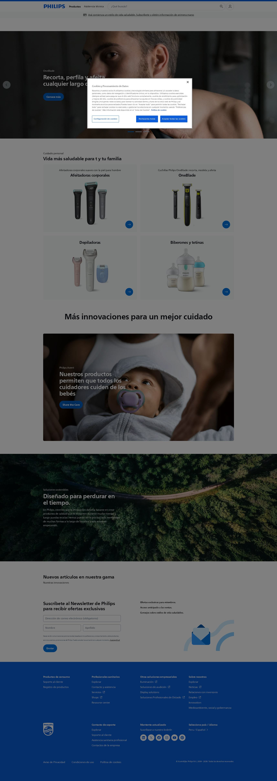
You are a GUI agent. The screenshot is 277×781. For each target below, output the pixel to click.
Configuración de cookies (105, 118)
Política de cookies (159, 110)
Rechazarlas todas (147, 118)
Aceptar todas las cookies (173, 118)
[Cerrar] (187, 82)
